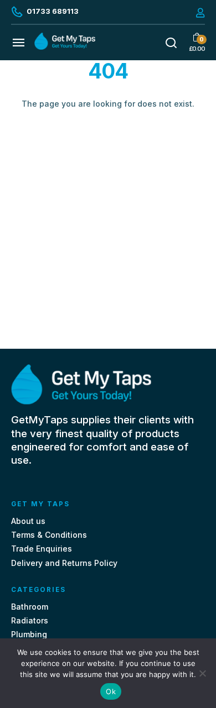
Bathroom (29, 606)
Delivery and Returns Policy (64, 563)
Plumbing (29, 634)
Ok (111, 691)
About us (28, 521)
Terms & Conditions (49, 534)
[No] (202, 673)
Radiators (29, 620)
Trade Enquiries (41, 548)
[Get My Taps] (64, 46)
